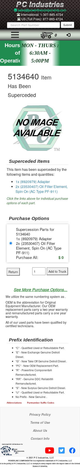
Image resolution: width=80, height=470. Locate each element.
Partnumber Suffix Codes (40, 402)
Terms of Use (40, 422)
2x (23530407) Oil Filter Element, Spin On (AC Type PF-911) (42, 189)
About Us (40, 430)
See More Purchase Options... (40, 289)
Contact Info (40, 438)
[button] (64, 108)
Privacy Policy (40, 414)
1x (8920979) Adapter (33, 181)
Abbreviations (14, 402)
